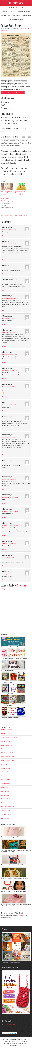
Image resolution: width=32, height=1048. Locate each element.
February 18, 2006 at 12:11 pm (9, 574)
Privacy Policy (8, 1041)
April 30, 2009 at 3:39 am (8, 332)
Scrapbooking (5, 803)
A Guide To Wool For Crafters (9, 11)
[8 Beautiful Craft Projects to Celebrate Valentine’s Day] (13, 657)
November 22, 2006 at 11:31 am (10, 525)
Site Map (15, 1041)
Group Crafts (5, 776)
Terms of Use (23, 1041)
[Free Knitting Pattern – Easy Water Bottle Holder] (13, 863)
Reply (4, 236)
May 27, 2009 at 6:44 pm (8, 318)
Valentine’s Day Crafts (7, 756)
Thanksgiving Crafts (7, 753)
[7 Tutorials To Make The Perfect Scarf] (13, 716)
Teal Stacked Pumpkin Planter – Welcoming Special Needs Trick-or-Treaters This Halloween (16, 851)
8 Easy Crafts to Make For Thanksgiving (11, 962)
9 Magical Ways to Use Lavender (16, 19)
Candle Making (5, 768)
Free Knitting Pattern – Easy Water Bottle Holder (12, 865)
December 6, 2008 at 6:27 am (9, 370)
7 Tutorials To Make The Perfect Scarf (10, 717)
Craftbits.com (18, 1039)
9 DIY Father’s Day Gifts (6, 682)
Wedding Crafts (6, 814)
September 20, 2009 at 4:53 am (10, 298)
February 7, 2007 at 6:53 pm (9, 479)
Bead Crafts (4, 764)
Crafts (23, 915)
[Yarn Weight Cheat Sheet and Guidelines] (13, 645)
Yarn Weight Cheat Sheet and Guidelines (16, 8)
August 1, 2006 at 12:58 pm (9, 557)
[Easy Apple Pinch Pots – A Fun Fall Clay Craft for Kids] (13, 890)
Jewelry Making (6, 783)
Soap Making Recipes (7, 806)
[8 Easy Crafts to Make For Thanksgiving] (16, 961)
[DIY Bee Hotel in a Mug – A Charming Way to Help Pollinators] (13, 877)
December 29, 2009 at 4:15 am (10, 243)
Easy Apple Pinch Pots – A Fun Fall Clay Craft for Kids (13, 891)
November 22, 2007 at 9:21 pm (10, 404)
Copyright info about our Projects (13, 1043)
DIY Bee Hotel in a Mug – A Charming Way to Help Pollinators (15, 878)
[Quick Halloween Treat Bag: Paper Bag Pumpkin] (21, 186)
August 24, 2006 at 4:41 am (9, 543)
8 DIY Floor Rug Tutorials (24, 11)
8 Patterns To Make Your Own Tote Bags (10, 15)
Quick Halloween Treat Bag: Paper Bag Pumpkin (20, 192)
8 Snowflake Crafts (26, 15)
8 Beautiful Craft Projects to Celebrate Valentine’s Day (14, 658)
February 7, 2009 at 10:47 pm (9, 354)
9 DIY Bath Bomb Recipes (7, 670)
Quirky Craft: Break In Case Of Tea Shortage (6, 192)
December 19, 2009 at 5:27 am (10, 268)
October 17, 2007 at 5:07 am (9, 419)
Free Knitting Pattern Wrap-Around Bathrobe (11, 837)
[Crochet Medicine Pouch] (16, 1013)
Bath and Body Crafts (7, 760)
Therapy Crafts (5, 810)
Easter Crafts (5, 749)
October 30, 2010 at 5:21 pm (9, 229)
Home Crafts (5, 791)
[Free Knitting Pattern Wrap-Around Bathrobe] (13, 835)
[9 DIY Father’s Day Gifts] (13, 681)
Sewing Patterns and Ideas (9, 737)
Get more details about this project (12, 92)
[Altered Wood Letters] (8, 203)
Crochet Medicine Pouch (7, 1014)
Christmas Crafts (6, 741)
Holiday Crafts (5, 779)
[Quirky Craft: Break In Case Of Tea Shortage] (7, 186)
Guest (20, 585)
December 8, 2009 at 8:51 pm (9, 282)
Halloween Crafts (6, 745)
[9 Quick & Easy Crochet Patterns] (13, 692)
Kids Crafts (4, 787)
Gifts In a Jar (5, 772)
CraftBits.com (16, 3)
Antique (21, 215)
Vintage (26, 215)
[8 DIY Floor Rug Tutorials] (13, 704)
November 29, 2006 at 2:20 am (10, 511)
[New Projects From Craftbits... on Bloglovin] (9, 1034)
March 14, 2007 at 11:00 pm (9, 437)
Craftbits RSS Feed (12, 1025)
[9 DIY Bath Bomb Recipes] (13, 669)
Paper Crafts (22, 28)
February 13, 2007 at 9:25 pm (9, 463)
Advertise (19, 1045)
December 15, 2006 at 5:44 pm (10, 497)
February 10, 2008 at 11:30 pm (9, 386)
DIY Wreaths (5, 818)
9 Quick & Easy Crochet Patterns (8, 694)
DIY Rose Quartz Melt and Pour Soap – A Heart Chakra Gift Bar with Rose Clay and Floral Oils (16, 905)
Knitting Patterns (6, 729)
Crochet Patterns (6, 733)
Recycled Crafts (6, 799)
